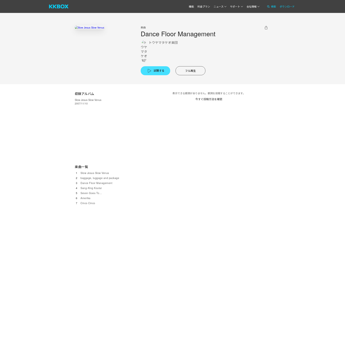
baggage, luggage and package (99, 178)
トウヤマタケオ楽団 (163, 42)
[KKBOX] (59, 6)
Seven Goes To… (91, 193)
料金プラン (203, 6)
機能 (191, 6)
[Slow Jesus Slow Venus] (89, 27)
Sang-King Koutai (91, 188)
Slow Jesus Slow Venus (94, 173)
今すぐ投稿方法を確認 (208, 99)
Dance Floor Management (96, 183)
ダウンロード (287, 6)
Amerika (85, 198)
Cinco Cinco (87, 203)
